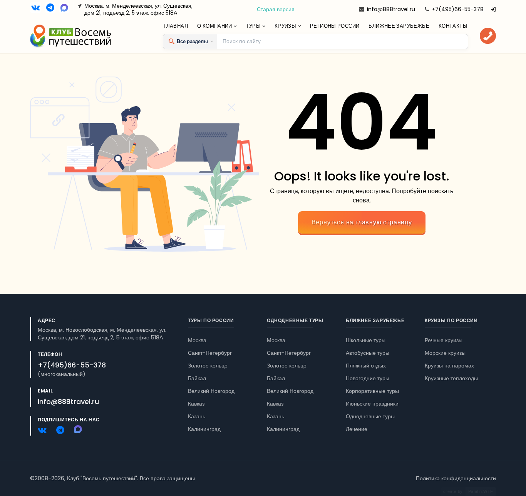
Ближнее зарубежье (399, 26)
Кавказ (196, 403)
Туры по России (211, 320)
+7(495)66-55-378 (458, 9)
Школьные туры (365, 340)
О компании (215, 26)
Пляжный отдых (366, 365)
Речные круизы (443, 340)
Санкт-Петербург (210, 353)
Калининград (204, 429)
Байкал (197, 378)
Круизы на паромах (449, 365)
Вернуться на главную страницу (362, 222)
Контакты (453, 26)
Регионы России (334, 26)
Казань (196, 416)
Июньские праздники (372, 403)
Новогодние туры (367, 378)
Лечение (356, 429)
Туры (254, 26)
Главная (176, 26)
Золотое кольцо (208, 365)
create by (468, 491)
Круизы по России (451, 320)
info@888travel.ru (391, 9)
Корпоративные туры (372, 391)
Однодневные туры (295, 320)
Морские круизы (445, 353)
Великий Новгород (211, 391)
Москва (197, 340)
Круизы (286, 26)
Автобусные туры (367, 353)
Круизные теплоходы (451, 378)
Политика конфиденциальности (456, 478)
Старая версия (276, 9)
